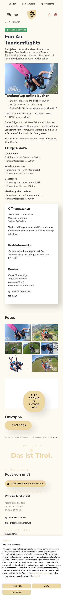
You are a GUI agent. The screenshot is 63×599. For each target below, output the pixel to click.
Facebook (19, 425)
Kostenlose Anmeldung (27, 484)
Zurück (14, 22)
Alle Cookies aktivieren (34, 401)
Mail (14, 296)
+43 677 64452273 (21, 291)
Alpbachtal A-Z (39, 438)
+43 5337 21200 (17, 517)
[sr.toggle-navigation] (9, 15)
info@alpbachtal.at (20, 523)
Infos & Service (21, 438)
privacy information (41, 573)
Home (7, 438)
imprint (37, 576)
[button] (7, 541)
